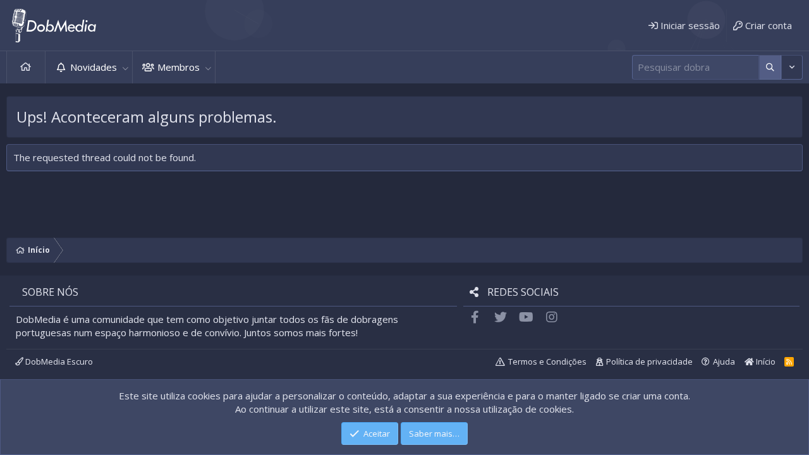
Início (26, 67)
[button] (125, 67)
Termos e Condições (547, 361)
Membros (178, 67)
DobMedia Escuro (58, 361)
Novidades (93, 67)
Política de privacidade (649, 361)
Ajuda (724, 361)
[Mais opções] (770, 67)
